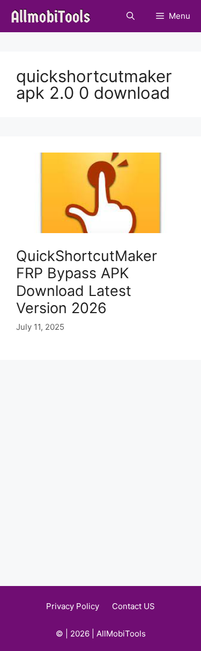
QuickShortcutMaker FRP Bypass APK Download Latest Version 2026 (86, 282)
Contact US (133, 606)
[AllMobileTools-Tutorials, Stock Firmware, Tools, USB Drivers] (53, 16)
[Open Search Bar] (130, 16)
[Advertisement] (100, 466)
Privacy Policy (72, 606)
